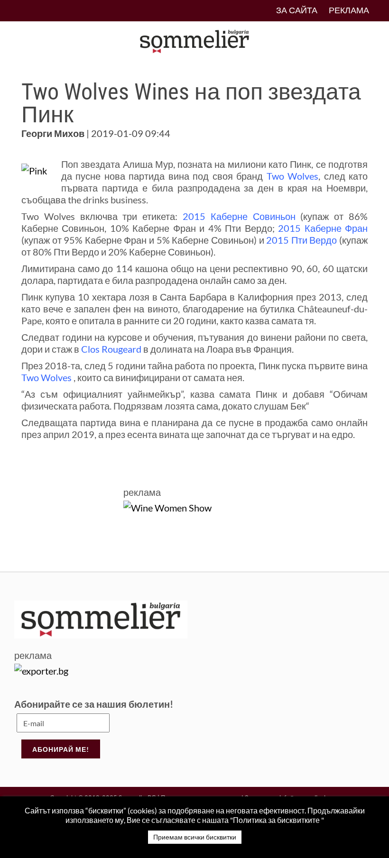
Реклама (349, 10)
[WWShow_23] (167, 506)
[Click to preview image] (34, 169)
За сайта (296, 10)
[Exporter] (41, 669)
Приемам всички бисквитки (194, 837)
